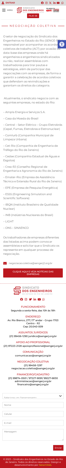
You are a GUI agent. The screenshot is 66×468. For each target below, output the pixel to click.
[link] (62, 44)
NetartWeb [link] (45, 465)
